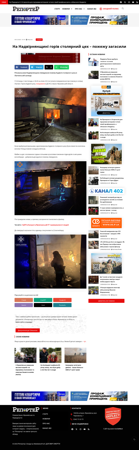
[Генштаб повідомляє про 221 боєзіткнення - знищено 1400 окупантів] (93, 234)
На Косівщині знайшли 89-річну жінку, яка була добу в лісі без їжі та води (111, 135)
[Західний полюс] (101, 9)
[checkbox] (134, 439)
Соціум (39, 39)
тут (85, 341)
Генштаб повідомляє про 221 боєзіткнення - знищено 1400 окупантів (110, 233)
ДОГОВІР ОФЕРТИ (53, 444)
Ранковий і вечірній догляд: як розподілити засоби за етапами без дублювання (111, 199)
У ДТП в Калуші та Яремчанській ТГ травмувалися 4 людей (45, 225)
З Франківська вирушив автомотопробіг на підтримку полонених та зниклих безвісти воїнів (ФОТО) (111, 75)
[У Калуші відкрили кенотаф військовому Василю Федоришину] (93, 290)
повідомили (40, 84)
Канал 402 (91, 9)
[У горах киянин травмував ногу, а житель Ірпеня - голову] (93, 211)
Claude (23, 300)
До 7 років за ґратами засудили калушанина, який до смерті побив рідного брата (111, 279)
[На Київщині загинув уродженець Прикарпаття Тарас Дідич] (93, 181)
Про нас (78, 9)
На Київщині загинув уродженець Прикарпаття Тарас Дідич (112, 179)
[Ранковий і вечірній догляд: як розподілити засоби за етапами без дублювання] (93, 200)
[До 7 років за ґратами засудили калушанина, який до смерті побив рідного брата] (93, 280)
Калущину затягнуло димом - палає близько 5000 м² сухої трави (110, 170)
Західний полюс (111, 9)
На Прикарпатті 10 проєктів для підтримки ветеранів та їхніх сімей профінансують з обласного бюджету (111, 123)
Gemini (23, 305)
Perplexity (62, 305)
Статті (57, 9)
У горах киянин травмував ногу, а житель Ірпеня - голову (112, 209)
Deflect (120, 429)
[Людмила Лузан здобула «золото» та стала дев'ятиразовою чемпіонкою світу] (93, 62)
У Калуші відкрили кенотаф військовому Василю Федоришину (110, 290)
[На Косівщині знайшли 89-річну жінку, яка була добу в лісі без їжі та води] (93, 135)
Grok (43, 305)
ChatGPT (43, 300)
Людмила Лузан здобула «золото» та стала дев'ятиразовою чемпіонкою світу (110, 62)
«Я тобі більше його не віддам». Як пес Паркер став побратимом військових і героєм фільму (112, 244)
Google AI (62, 300)
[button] (22, 67)
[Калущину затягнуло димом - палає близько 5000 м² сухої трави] (93, 170)
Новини (66, 9)
